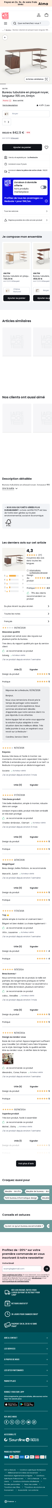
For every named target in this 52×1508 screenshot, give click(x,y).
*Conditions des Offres (12, 1487)
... (2, 30)
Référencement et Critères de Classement (23, 1473)
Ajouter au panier (22, 147)
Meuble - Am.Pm (13, 1191)
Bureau (8, 30)
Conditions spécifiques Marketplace (33, 1470)
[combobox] (26, 607)
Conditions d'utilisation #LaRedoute (26, 1481)
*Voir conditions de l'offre (12, 1275)
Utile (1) (18, 669)
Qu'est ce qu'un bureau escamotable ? (24, 1226)
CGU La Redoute (33, 1479)
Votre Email (8, 1263)
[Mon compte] (38, 15)
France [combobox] (10, 1501)
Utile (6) (18, 1086)
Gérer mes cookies (30, 1484)
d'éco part (15, 138)
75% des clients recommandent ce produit (36, 596)
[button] (46, 15)
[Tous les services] (47, 211)
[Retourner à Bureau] (5, 37)
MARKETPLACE (10, 1381)
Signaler (34, 669)
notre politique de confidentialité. (15, 1281)
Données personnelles (12, 1484)
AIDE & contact (10, 1337)
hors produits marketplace (25, 187)
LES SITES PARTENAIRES (13, 1370)
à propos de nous (11, 1359)
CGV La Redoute (10, 1470)
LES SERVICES (9, 1348)
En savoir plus (15, 1399)
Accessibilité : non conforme (28, 1490)
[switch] (30, 187)
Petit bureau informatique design (21, 1198)
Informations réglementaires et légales (18, 1476)
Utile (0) (18, 785)
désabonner (37, 1278)
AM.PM (4, 88)
